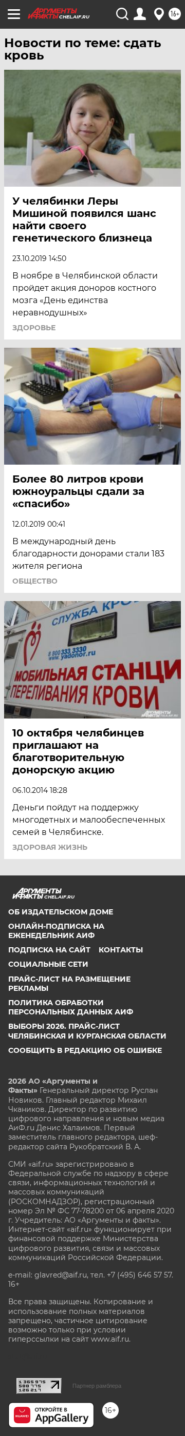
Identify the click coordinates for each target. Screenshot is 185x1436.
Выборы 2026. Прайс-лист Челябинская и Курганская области (87, 1031)
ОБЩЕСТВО (35, 581)
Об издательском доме (60, 911)
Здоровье (33, 327)
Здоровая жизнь (49, 847)
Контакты (121, 949)
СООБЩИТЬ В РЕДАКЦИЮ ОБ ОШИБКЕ (85, 1050)
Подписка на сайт (49, 949)
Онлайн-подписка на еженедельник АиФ (56, 931)
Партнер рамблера (96, 1386)
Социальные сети (48, 964)
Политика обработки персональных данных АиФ (70, 1007)
